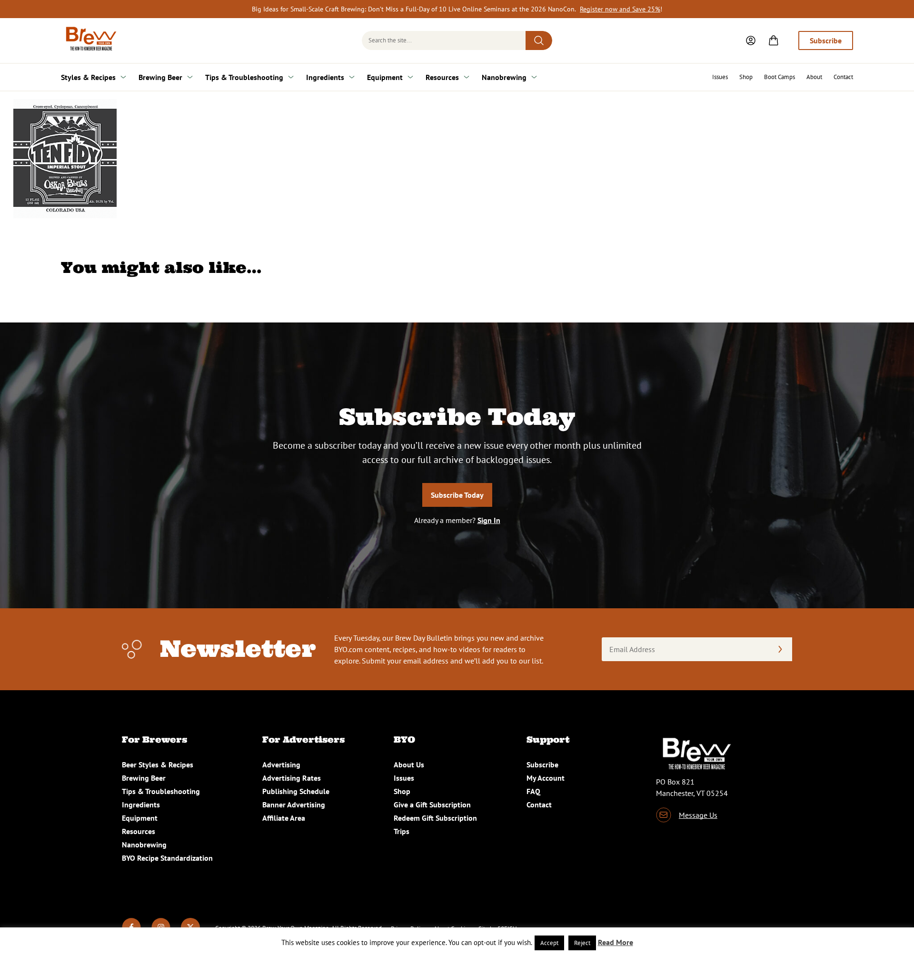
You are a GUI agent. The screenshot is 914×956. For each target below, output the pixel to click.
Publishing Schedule (295, 791)
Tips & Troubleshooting (244, 77)
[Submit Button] (539, 40)
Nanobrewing (504, 77)
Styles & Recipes (88, 77)
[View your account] (750, 40)
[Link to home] (89, 40)
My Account (546, 778)
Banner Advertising (293, 804)
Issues (720, 77)
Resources (442, 77)
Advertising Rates (291, 778)
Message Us (698, 815)
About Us (409, 764)
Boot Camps (779, 77)
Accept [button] (549, 943)
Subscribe (826, 40)
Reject (582, 943)
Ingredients (325, 77)
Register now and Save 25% (620, 9)
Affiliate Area (283, 818)
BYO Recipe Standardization (167, 858)
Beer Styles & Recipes (157, 764)
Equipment (385, 77)
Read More (615, 942)
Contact (843, 77)
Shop (746, 77)
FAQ (533, 791)
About (814, 77)
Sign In (488, 520)
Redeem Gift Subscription (435, 818)
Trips (401, 831)
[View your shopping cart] (773, 40)
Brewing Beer (160, 77)
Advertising (281, 764)
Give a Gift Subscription (432, 804)
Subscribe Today (457, 495)
